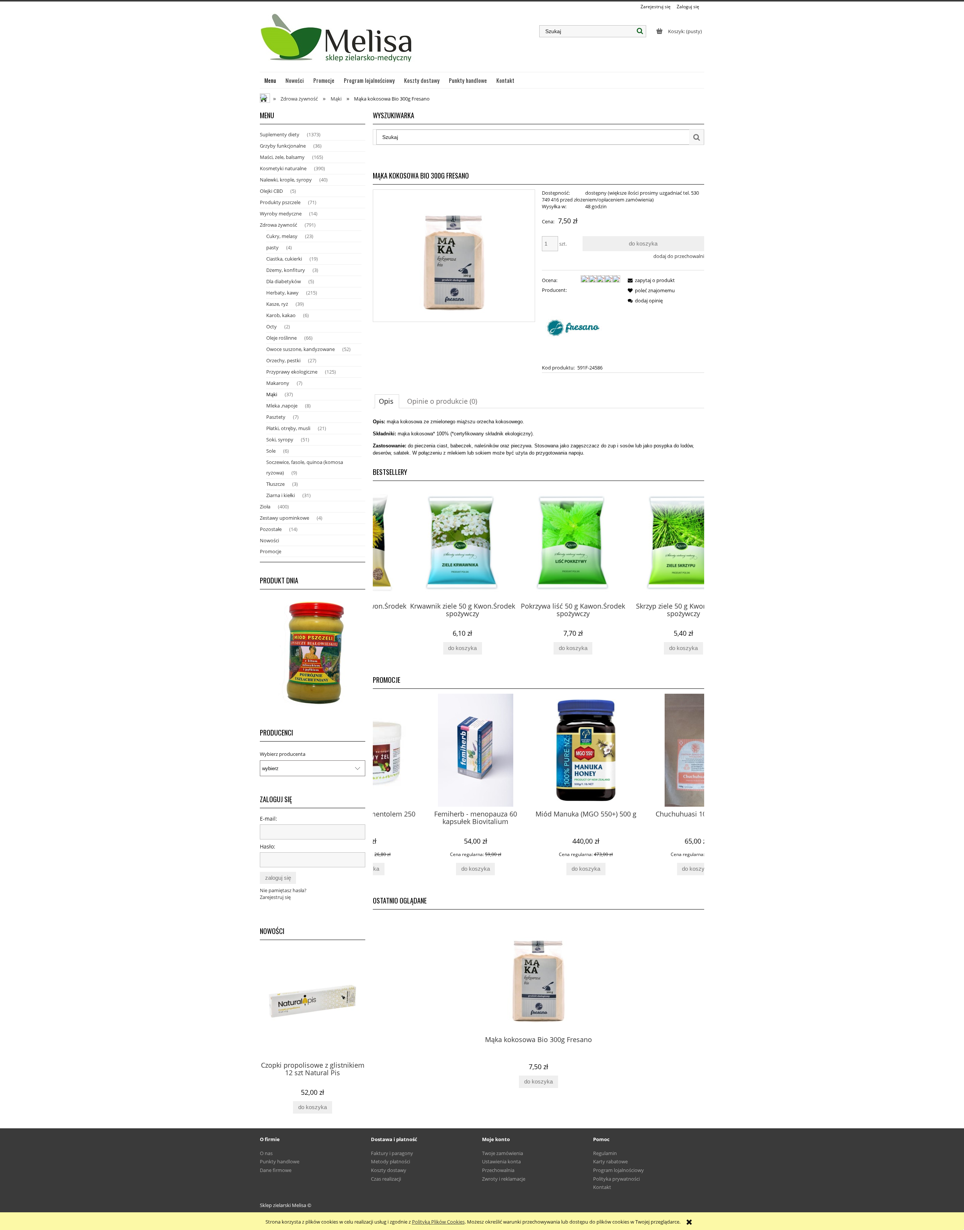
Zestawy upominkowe (284, 517)
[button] (650, 280)
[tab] (387, 401)
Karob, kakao (281, 315)
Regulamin (605, 1153)
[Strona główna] (337, 41)
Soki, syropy (279, 439)
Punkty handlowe (279, 1161)
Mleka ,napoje (281, 405)
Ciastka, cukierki (284, 258)
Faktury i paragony (392, 1153)
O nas (266, 1153)
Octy (271, 326)
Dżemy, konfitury (285, 270)
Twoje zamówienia (502, 1153)
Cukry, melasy (281, 236)
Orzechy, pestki (283, 360)
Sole (271, 450)
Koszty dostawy (388, 1170)
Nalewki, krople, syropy (286, 179)
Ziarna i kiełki (280, 495)
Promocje (270, 551)
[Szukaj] (640, 31)
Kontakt (602, 1187)
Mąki (271, 394)
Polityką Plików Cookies (438, 1221)
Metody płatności (390, 1161)
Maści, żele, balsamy (282, 157)
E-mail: (268, 818)
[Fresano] (576, 328)
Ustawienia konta (501, 1161)
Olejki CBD (271, 191)
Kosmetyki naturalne (283, 168)
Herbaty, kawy (282, 292)
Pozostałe (271, 529)
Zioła (265, 506)
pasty (272, 247)
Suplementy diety (279, 134)
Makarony (277, 383)
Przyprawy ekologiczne (291, 371)
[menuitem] (270, 80)
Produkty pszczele (280, 202)
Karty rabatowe (610, 1161)
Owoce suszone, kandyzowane (300, 349)
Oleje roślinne (281, 337)
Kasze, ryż (277, 304)
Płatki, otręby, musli (288, 428)
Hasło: (267, 846)
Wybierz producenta (282, 754)
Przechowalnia (498, 1170)
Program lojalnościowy (618, 1170)
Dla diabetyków (283, 281)
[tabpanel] (538, 437)
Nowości (269, 540)
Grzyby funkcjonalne (283, 145)
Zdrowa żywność (278, 224)
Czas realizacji (386, 1178)
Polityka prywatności (616, 1178)
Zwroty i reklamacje (503, 1178)
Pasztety (275, 417)
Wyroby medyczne (281, 213)
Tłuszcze (275, 484)
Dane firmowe (275, 1170)
